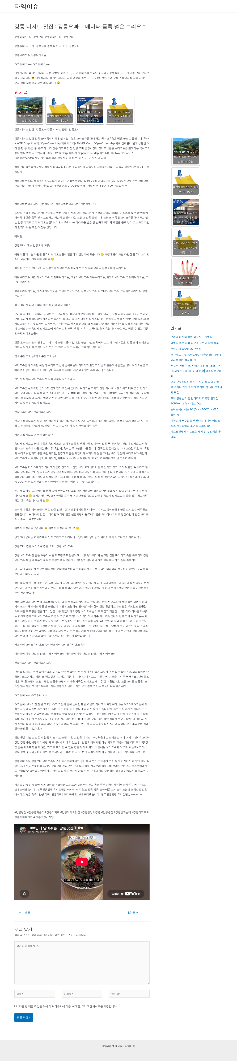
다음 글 (132, 912)
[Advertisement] (196, 77)
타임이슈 (26, 6)
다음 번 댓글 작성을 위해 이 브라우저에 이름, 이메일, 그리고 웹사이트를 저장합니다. (68, 1006)
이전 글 (24, 912)
